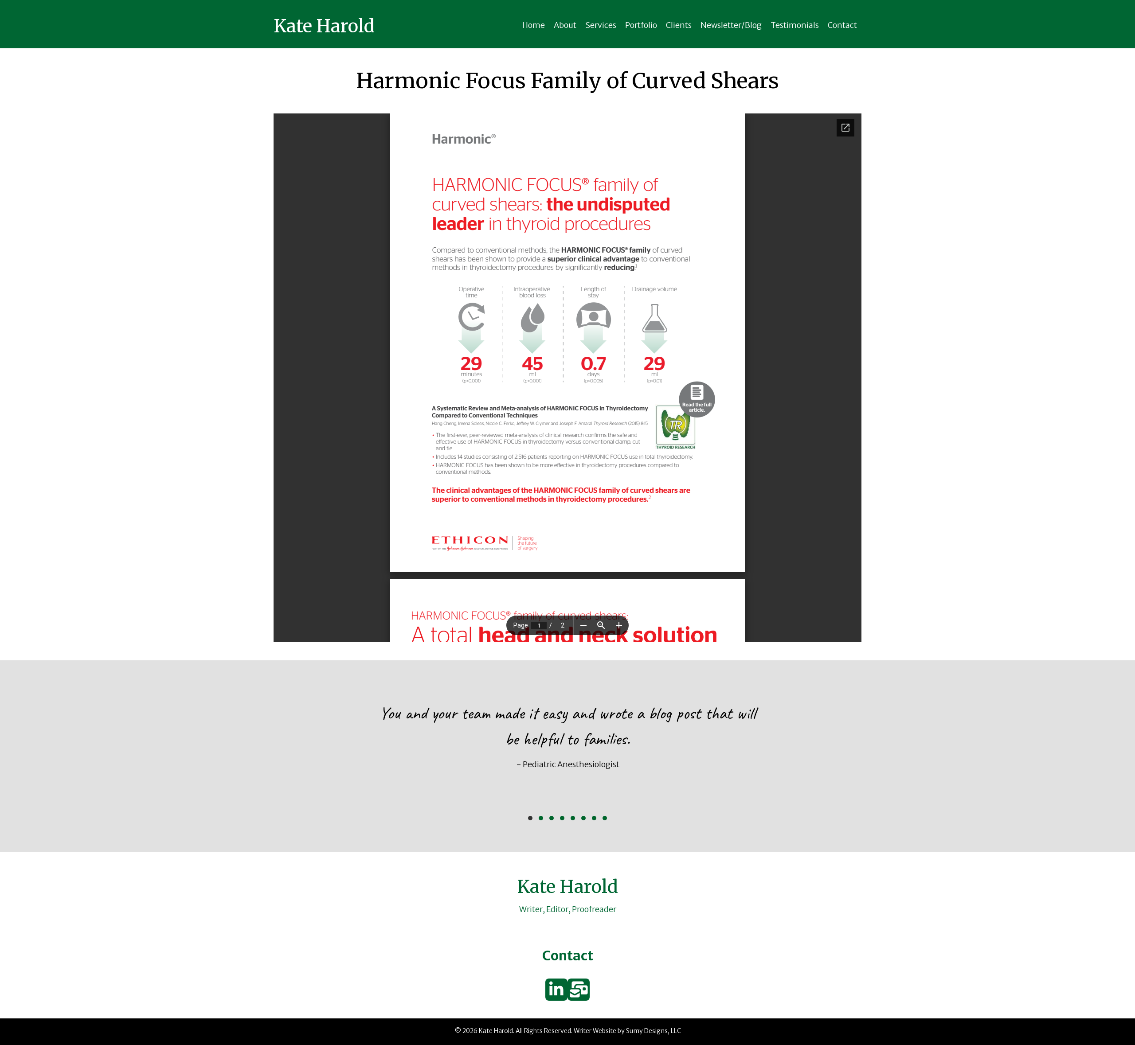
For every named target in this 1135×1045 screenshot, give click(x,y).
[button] (530, 818)
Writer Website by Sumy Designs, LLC (627, 1031)
